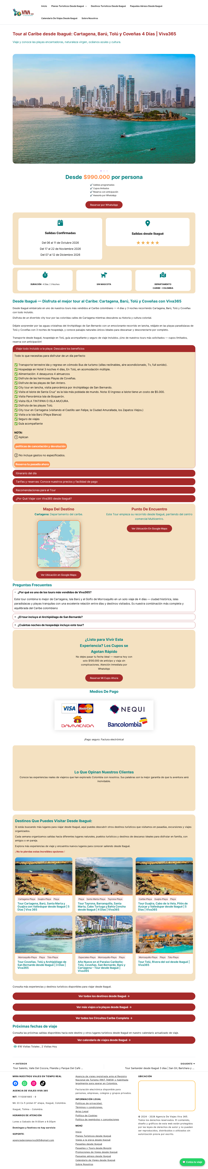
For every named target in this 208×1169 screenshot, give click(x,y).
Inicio (44, 6)
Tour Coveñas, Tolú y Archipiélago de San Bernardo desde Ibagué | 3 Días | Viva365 (42, 964)
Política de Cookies (86, 1115)
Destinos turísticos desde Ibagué (108, 6)
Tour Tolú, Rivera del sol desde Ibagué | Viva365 (164, 963)
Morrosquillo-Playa (27, 957)
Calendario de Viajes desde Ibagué (59, 18)
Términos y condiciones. (89, 1107)
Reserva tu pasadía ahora (32, 464)
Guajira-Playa (44, 899)
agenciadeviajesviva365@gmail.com (33, 1140)
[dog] (104, 275)
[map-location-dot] (163, 275)
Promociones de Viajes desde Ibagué (97, 1152)
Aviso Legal (82, 1111)
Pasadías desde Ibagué (89, 1144)
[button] (85, 6)
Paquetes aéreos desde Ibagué (146, 6)
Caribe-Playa (145, 899)
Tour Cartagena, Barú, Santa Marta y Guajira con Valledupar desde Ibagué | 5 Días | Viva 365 (43, 906)
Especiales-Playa (87, 957)
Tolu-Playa (52, 957)
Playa (56, 899)
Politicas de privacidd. (89, 1103)
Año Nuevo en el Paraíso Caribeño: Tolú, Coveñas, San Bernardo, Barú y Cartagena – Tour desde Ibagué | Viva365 (101, 966)
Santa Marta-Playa (96, 899)
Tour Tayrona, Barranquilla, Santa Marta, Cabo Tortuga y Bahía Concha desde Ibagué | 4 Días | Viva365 (102, 906)
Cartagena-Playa (26, 899)
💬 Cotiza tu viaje (192, 1162)
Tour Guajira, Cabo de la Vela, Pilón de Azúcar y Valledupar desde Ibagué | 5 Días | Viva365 (163, 906)
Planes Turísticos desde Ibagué (67, 6)
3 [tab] (107, 171)
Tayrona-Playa (115, 899)
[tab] (104, 406)
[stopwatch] (45, 275)
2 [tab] (104, 171)
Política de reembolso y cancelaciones (97, 1119)
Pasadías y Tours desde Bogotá (93, 1148)
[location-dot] (148, 223)
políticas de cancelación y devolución (41, 446)
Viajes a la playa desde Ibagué (93, 1140)
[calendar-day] (60, 223)
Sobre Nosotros (90, 18)
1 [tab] (100, 171)
